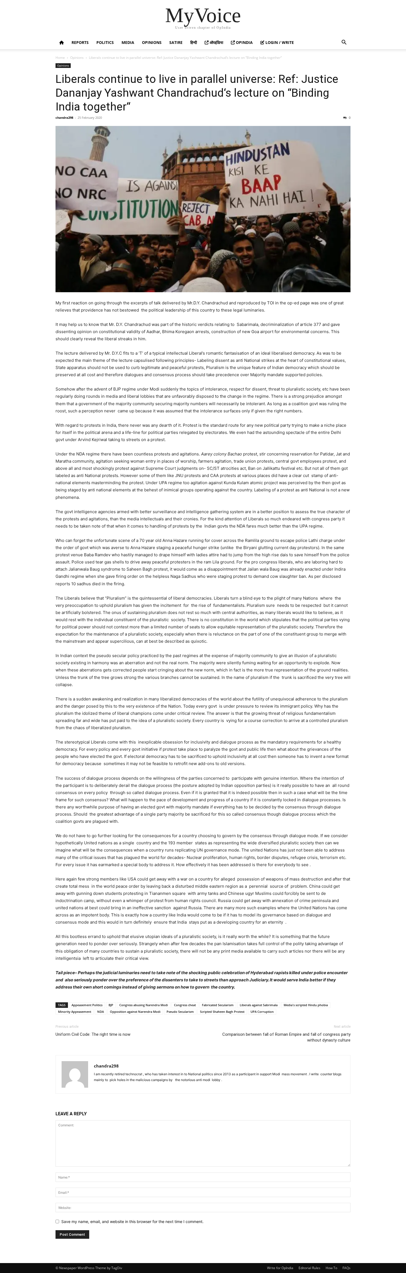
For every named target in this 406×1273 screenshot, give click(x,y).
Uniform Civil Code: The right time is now (93, 1034)
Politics (105, 42)
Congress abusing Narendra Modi (143, 1005)
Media (128, 42)
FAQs (346, 1268)
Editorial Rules (309, 1268)
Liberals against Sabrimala (259, 1005)
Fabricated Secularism (218, 1005)
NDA (100, 1012)
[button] (343, 43)
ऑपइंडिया (216, 42)
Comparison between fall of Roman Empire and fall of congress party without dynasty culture (286, 1037)
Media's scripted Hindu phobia (306, 1005)
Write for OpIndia (280, 1268)
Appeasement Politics (87, 1005)
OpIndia (244, 42)
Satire (176, 42)
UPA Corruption (262, 1012)
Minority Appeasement (74, 1012)
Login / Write (279, 42)
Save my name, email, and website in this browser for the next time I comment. (132, 1221)
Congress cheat (185, 1005)
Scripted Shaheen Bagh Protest (222, 1012)
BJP (111, 1005)
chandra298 (64, 117)
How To (331, 1268)
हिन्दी (193, 42)
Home (60, 57)
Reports (80, 42)
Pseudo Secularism (180, 1012)
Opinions (152, 42)
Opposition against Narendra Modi (135, 1012)
